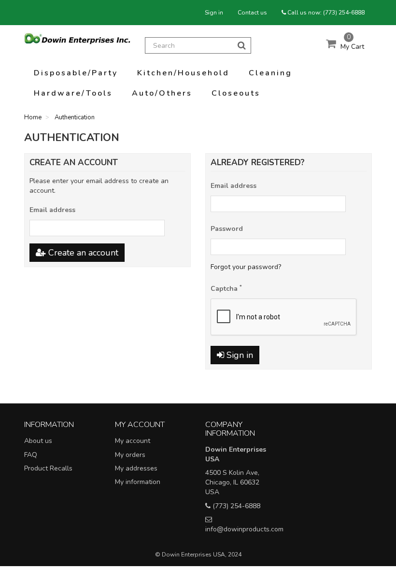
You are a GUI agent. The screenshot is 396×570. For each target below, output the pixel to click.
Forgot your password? (246, 266)
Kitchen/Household (183, 73)
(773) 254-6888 (344, 12)
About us (38, 440)
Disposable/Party (76, 73)
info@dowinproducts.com (244, 529)
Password (227, 228)
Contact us (252, 12)
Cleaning (270, 73)
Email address (52, 209)
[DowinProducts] (77, 38)
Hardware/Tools (73, 93)
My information (137, 481)
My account (132, 440)
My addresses (136, 468)
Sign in (214, 12)
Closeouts (236, 93)
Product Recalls (48, 468)
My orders (130, 454)
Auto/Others (162, 93)
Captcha (226, 288)
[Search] (242, 45)
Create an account (82, 252)
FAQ (30, 454)
